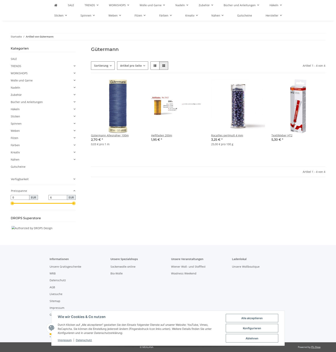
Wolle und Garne (22, 80)
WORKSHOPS (19, 73)
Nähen (15, 159)
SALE (14, 59)
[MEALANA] (56, 5)
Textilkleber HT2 (281, 135)
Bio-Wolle (116, 273)
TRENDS (16, 66)
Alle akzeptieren (252, 318)
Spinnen (16, 123)
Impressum (65, 340)
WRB (53, 273)
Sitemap (55, 301)
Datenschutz (84, 340)
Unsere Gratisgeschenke (65, 266)
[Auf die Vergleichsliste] (308, 86)
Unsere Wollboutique (246, 266)
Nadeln (15, 87)
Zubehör (16, 95)
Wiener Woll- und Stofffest (188, 266)
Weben (15, 131)
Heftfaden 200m (161, 135)
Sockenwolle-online (123, 266)
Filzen (14, 138)
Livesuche (56, 294)
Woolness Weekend (183, 273)
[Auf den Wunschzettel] (318, 86)
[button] (154, 65)
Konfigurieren (252, 328)
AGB (52, 287)
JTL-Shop (315, 347)
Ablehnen (252, 338)
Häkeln (15, 109)
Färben (15, 145)
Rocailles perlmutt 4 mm (227, 135)
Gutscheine (18, 167)
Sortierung (101, 65)
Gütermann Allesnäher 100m (110, 135)
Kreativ (15, 152)
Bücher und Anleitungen (27, 102)
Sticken (15, 116)
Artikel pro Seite (131, 65)
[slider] (12, 203)
